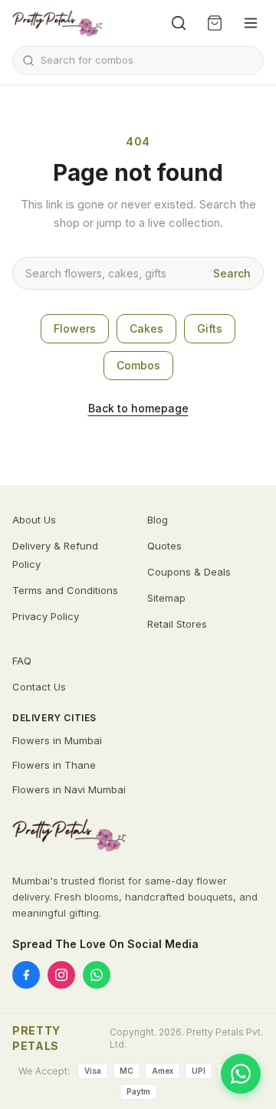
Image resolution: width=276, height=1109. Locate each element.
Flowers (75, 328)
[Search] (179, 23)
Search (232, 273)
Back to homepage (138, 408)
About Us (34, 519)
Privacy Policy (45, 616)
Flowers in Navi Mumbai (69, 789)
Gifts (209, 328)
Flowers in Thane (54, 765)
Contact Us (39, 687)
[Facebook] (26, 975)
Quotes (164, 546)
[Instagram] (61, 975)
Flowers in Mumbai (57, 740)
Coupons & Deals (189, 572)
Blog (157, 519)
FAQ (21, 661)
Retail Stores (177, 624)
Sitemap (166, 598)
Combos (138, 365)
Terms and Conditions (65, 590)
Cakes (146, 328)
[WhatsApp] (96, 975)
